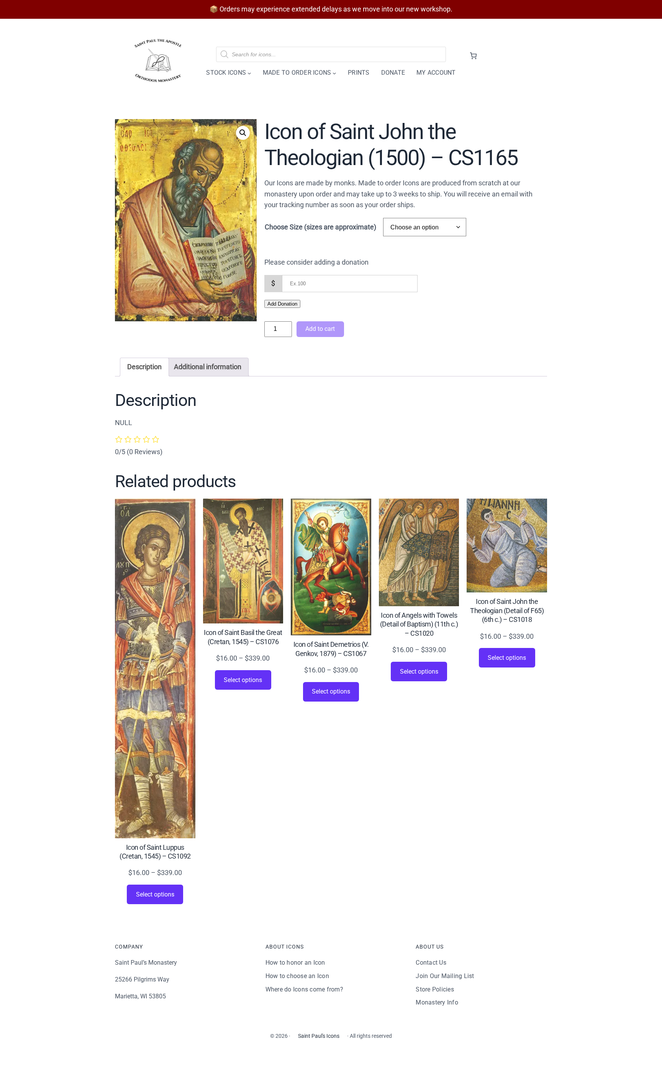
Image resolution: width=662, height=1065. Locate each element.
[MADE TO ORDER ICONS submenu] (334, 73)
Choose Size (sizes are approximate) (320, 227)
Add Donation (282, 304)
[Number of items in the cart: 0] (473, 55)
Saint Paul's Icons (318, 1036)
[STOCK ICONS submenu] (249, 73)
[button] (243, 133)
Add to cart (320, 328)
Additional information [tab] (207, 367)
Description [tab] (144, 367)
